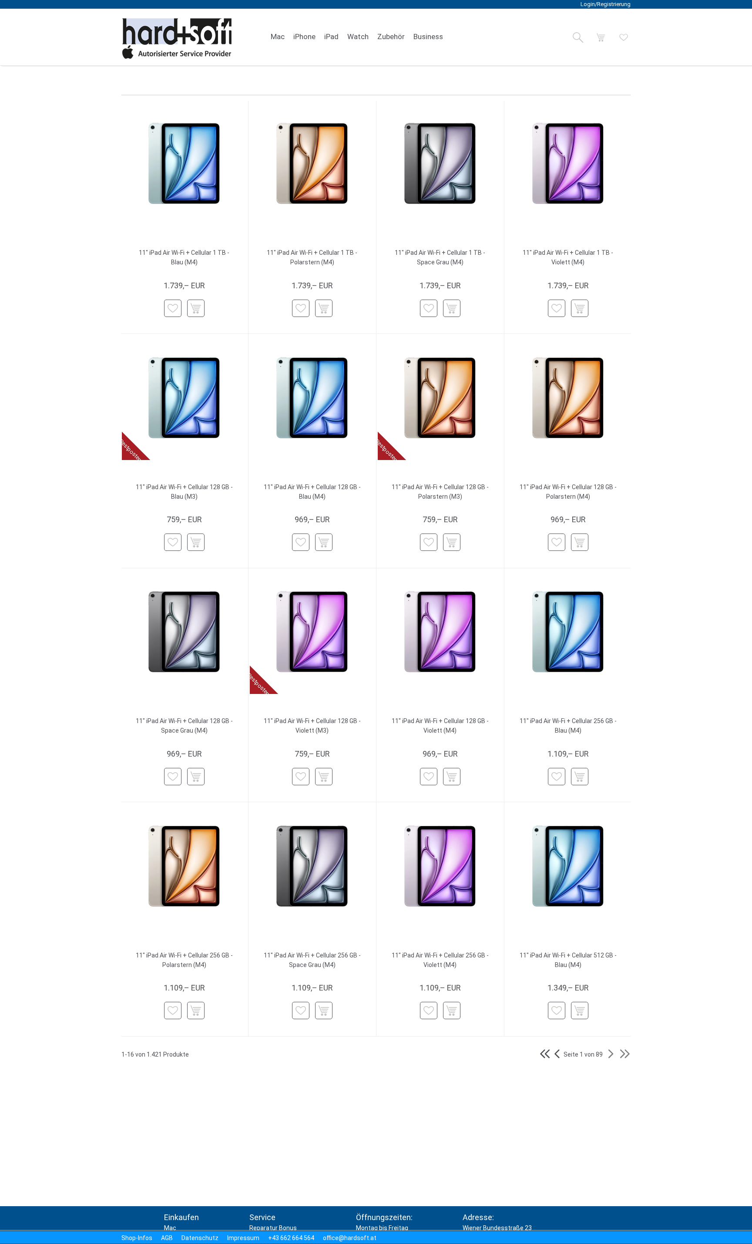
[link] (277, 37)
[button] (578, 37)
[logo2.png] (177, 38)
